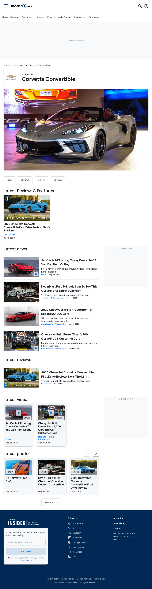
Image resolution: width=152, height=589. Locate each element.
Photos (51, 17)
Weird (43, 275)
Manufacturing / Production (53, 324)
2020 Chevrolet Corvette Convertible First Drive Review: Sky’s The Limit (27, 227)
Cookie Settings (84, 579)
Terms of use (99, 579)
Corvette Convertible (40, 65)
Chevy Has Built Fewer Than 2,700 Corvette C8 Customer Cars (64, 336)
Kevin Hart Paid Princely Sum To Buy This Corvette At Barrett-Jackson (69, 288)
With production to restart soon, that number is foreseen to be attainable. (66, 320)
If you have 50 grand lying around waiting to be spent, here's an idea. (69, 270)
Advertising (119, 523)
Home (7, 65)
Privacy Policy (36, 558)
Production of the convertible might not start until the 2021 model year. (69, 344)
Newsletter (80, 17)
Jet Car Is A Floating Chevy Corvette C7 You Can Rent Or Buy (68, 262)
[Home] (21, 6)
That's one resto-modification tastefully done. (65, 295)
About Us (118, 518)
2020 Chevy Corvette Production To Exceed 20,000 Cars (66, 312)
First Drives (9, 234)
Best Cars (94, 17)
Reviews (14, 17)
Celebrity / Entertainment (52, 298)
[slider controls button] (87, 453)
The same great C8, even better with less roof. (65, 381)
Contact (117, 528)
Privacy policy (53, 579)
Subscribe (26, 551)
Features (26, 17)
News (5, 17)
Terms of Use (26, 560)
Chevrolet (19, 65)
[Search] (140, 6)
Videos (40, 17)
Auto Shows (64, 17)
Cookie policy (68, 579)
